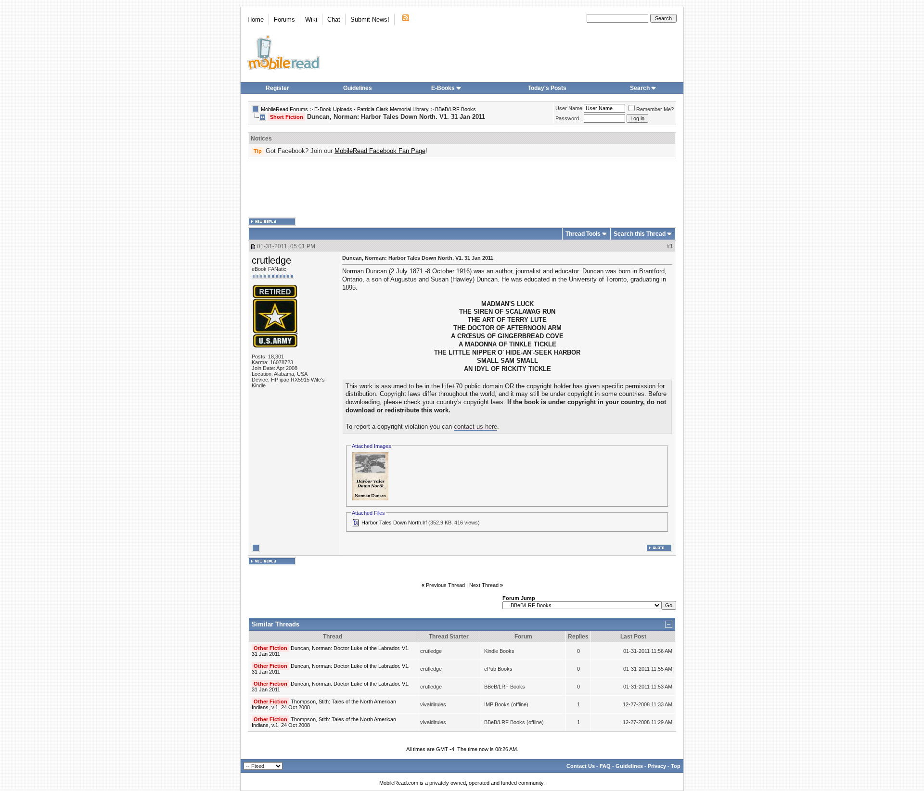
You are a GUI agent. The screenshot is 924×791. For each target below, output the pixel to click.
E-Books (443, 88)
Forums (284, 19)
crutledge (271, 260)
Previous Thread (445, 585)
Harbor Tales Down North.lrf (394, 522)
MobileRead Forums (284, 109)
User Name (568, 108)
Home (255, 19)
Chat (333, 19)
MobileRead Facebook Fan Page (379, 150)
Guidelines (357, 88)
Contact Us (580, 766)
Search (640, 88)
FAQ (605, 766)
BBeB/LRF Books (455, 109)
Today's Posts (547, 88)
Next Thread (484, 585)
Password (567, 118)
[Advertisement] (462, 188)
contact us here (475, 426)
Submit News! (369, 19)
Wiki (311, 19)
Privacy (657, 766)
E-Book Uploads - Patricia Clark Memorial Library (371, 109)
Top (675, 766)
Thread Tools (583, 233)
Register (277, 88)
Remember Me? (655, 109)
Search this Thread (640, 233)
